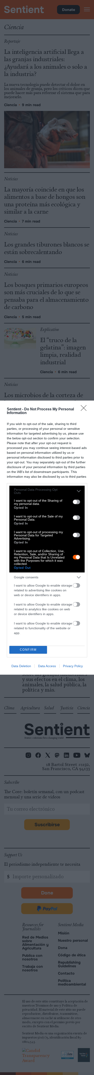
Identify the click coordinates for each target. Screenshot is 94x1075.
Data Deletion (21, 666)
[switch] (76, 502)
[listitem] (47, 491)
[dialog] (47, 538)
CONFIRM (28, 649)
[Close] (85, 409)
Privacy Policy (73, 666)
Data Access (47, 666)
